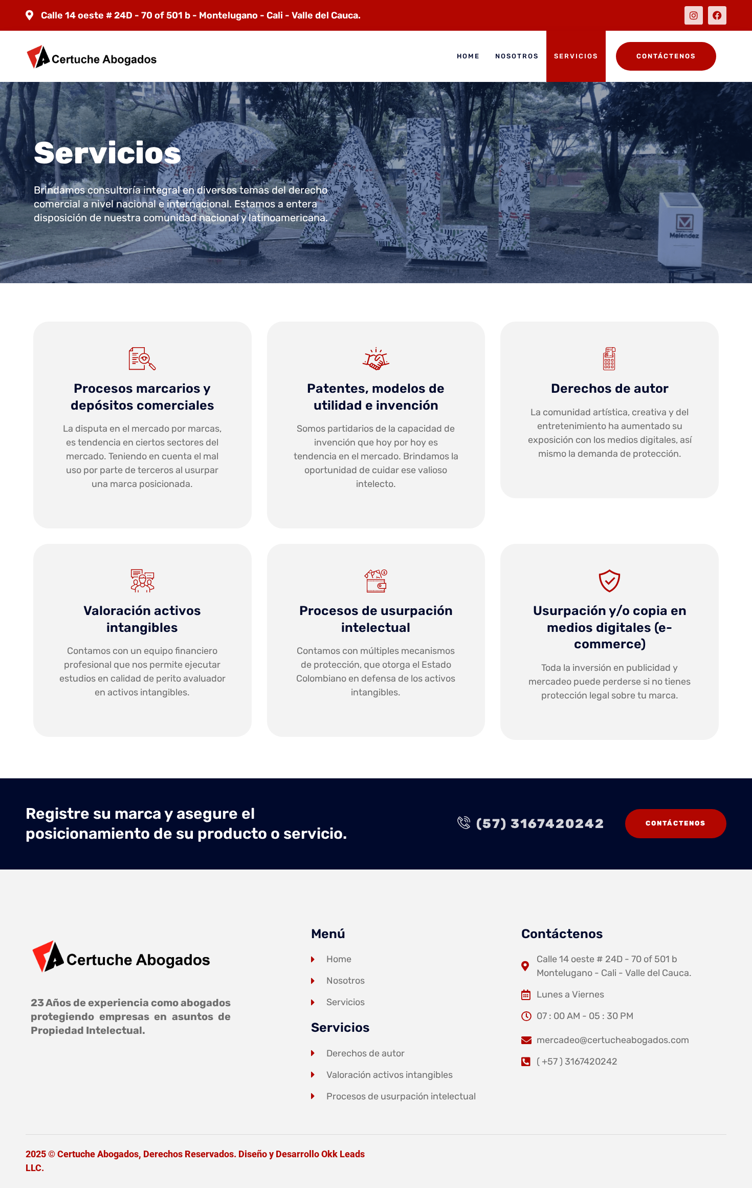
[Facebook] (717, 15)
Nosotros (517, 56)
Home (468, 56)
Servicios (576, 56)
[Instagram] (693, 15)
